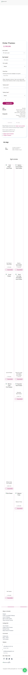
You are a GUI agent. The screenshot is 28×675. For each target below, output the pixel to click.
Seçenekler (10, 269)
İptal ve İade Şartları (7, 618)
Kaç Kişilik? (5, 50)
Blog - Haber (6, 637)
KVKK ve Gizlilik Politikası (9, 615)
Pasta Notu (5, 71)
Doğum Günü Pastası (8, 627)
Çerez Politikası (6, 617)
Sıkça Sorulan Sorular (8, 620)
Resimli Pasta (6, 629)
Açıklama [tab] (10, 122)
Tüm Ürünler (6, 639)
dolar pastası (17, 112)
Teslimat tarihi (6, 84)
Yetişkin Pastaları (22, 116)
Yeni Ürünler (22, 115)
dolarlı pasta (23, 112)
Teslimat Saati (6, 92)
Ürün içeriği (5, 63)
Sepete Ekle (9, 103)
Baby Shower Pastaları (8, 630)
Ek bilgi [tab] (18, 122)
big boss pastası (19, 109)
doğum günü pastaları (20, 125)
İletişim (4, 614)
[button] (25, 3)
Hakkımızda (5, 636)
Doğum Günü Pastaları (8, 133)
